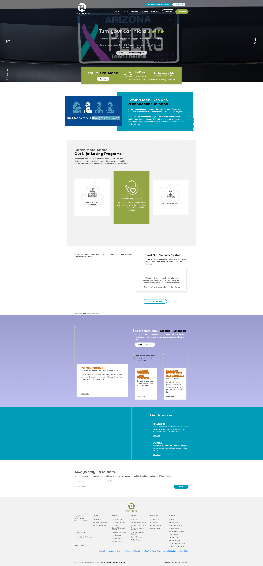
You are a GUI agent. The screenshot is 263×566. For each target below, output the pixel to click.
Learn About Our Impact (155, 301)
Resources (101, 368)
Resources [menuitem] (168, 11)
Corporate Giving (174, 540)
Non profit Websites (107, 562)
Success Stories (155, 519)
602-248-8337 (81, 533)
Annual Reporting (155, 525)
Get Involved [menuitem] (155, 11)
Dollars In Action (155, 528)
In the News (154, 522)
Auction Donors (174, 537)
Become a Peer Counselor (139, 525)
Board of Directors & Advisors (118, 528)
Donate (171, 519)
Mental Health (142, 373)
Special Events (173, 534)
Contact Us (178, 4)
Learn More (132, 219)
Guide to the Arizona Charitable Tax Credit (99, 370)
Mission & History (117, 519)
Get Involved (173, 516)
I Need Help (97, 519)
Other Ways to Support (176, 531)
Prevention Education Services (138, 528)
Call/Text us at (158, 4)
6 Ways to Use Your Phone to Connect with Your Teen (145, 383)
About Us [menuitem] (125, 11)
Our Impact (153, 516)
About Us (115, 516)
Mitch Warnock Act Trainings (137, 533)
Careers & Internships (119, 532)
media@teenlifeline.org (84, 537)
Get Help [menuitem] (116, 11)
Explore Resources (145, 345)
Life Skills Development (138, 522)
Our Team (115, 525)
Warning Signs (178, 376)
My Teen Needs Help (99, 525)
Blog (83, 368)
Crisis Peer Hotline (137, 519)
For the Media (79, 545)
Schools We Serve (117, 542)
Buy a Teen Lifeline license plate (131, 53)
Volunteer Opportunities (177, 546)
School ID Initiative (137, 537)
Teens (169, 376)
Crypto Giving (173, 522)
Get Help (103, 79)
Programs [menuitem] (134, 11)
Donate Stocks (174, 528)
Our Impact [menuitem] (144, 11)
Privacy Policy (116, 539)
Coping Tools (142, 370)
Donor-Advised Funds (176, 525)
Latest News (90, 368)
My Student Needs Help (100, 522)
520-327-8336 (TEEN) (163, 75)
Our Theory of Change (119, 522)
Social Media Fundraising (177, 543)
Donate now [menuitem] (182, 11)
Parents (140, 376)
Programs (134, 516)
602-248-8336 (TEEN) (137, 76)
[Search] (188, 4)
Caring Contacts (135, 119)
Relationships (142, 378)
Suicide (179, 373)
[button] (255, 39)
